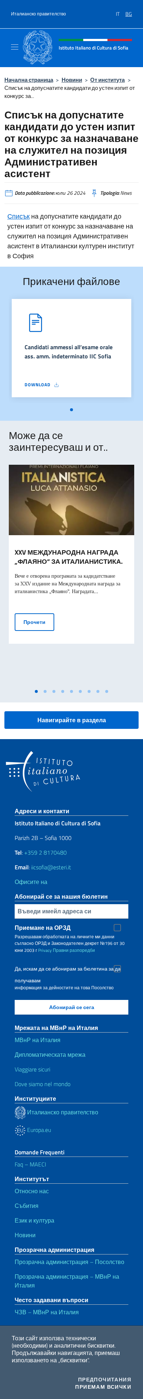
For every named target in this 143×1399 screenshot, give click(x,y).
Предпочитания (104, 1379)
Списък (18, 216)
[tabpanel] (71, 351)
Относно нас (32, 1191)
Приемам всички (103, 1386)
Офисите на (31, 881)
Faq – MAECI (30, 1164)
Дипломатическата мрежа (50, 1054)
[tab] (71, 409)
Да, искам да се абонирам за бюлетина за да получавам (68, 970)
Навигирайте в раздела (71, 720)
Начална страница (28, 80)
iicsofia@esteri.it (51, 867)
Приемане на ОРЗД (42, 927)
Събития (26, 1205)
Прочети (38, 622)
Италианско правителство (38, 14)
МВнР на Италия (37, 1039)
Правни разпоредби (74, 950)
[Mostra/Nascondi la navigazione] (14, 47)
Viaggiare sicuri (32, 1069)
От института (107, 80)
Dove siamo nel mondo (42, 1084)
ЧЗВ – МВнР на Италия (47, 1312)
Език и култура (34, 1220)
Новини (72, 80)
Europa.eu (38, 1129)
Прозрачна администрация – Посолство (69, 1261)
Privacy (45, 950)
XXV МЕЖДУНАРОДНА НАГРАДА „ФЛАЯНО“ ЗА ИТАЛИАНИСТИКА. (69, 556)
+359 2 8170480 (45, 852)
